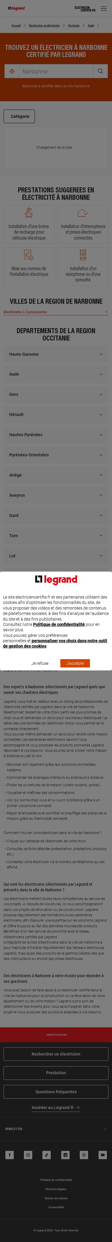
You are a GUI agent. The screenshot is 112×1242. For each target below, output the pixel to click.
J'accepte (75, 663)
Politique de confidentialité (59, 624)
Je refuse (39, 663)
